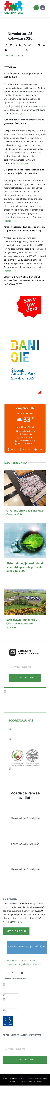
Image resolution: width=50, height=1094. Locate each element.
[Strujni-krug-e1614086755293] (25, 728)
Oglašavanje (25, 964)
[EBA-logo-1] (10, 999)
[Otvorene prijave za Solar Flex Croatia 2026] (25, 471)
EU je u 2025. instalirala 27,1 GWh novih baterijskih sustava (23, 623)
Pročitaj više (19, 113)
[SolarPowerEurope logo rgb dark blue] (10, 994)
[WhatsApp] (25, 45)
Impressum (12, 964)
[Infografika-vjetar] (25, 691)
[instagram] (17, 973)
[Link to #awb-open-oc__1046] (36, 7)
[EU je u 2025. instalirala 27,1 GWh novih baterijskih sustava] (25, 581)
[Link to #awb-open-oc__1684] (42, 7)
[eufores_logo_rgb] (8, 1016)
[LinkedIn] (20, 45)
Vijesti (33, 960)
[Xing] (6, 50)
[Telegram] (29, 45)
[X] (11, 45)
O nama (24, 960)
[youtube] (22, 973)
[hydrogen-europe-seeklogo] (10, 1009)
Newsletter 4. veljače (25, 869)
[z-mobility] (25, 768)
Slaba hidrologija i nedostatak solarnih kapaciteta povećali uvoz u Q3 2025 (25, 567)
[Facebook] (6, 45)
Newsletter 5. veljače (25, 843)
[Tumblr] (34, 45)
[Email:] (27, 50)
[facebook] (8, 973)
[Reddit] (15, 45)
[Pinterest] (39, 45)
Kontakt (37, 964)
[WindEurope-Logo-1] (10, 984)
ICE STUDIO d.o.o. (36, 1081)
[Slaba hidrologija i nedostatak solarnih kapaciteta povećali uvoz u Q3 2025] (25, 524)
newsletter (18, 55)
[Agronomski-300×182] (25, 749)
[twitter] (13, 973)
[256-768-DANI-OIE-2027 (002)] (25, 298)
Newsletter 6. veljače (25, 818)
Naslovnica (12, 960)
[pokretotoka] (25, 738)
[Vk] (43, 45)
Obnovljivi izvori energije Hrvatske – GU (28, 1078)
